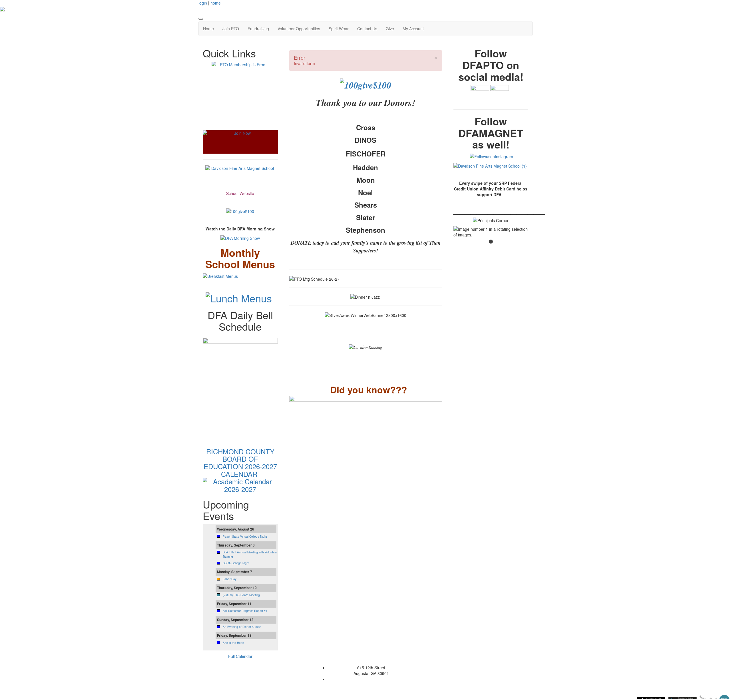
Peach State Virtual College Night (245, 537)
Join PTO (230, 28)
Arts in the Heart (233, 643)
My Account (413, 28)
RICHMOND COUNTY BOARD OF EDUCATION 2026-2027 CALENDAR (240, 462)
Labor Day (229, 579)
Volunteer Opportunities (299, 28)
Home (208, 28)
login (202, 3)
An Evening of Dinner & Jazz (242, 627)
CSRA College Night (236, 563)
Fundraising (258, 28)
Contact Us (367, 28)
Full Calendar (240, 656)
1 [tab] (491, 242)
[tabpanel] (491, 232)
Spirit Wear (339, 28)
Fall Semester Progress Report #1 (245, 611)
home (215, 3)
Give (390, 28)
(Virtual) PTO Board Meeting (241, 595)
